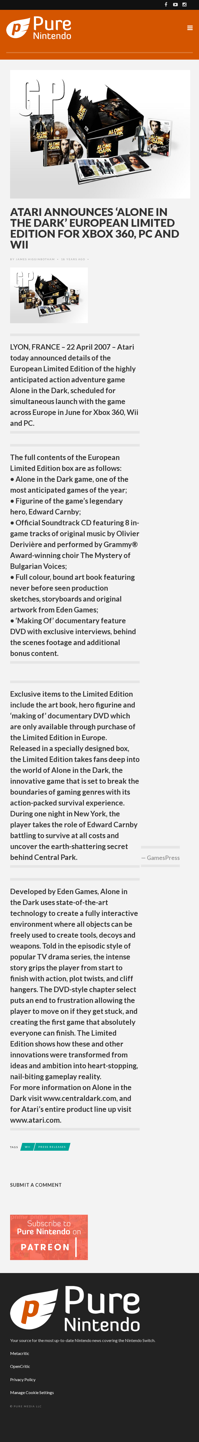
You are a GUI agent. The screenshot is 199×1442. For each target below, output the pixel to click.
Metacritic (19, 1353)
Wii (28, 1146)
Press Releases (52, 1146)
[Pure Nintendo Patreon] (49, 1237)
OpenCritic (20, 1366)
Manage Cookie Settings (32, 1392)
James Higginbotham (35, 259)
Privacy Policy (22, 1379)
